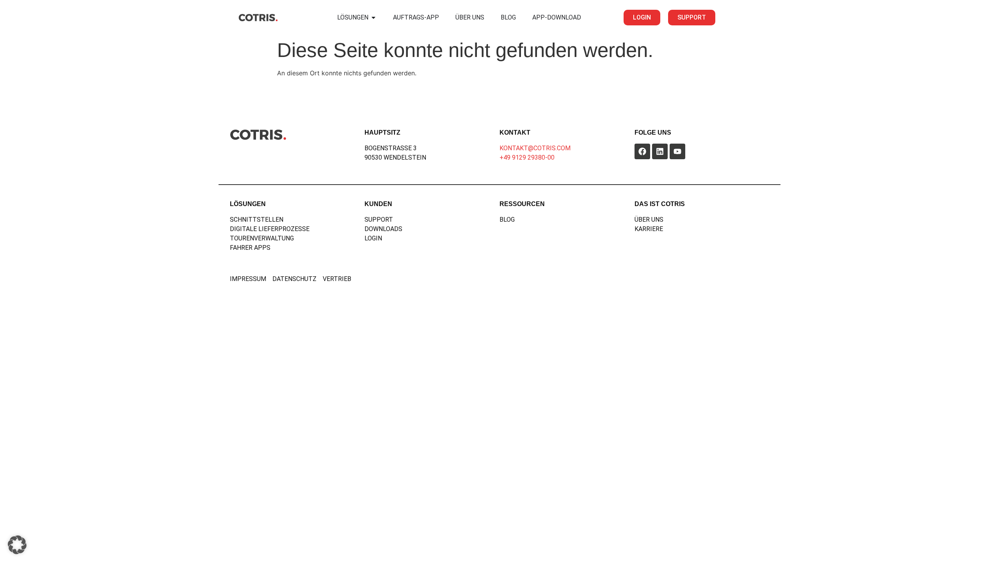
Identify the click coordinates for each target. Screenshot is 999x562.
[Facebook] (642, 151)
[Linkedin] (660, 151)
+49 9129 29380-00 (527, 157)
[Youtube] (677, 151)
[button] (17, 545)
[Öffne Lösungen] (373, 17)
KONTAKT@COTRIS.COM (535, 148)
